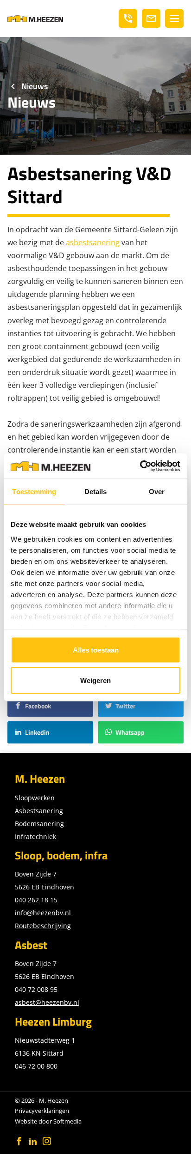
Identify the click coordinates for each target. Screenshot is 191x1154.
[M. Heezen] (35, 18)
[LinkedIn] (33, 1141)
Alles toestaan (96, 650)
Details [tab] (95, 491)
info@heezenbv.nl (43, 912)
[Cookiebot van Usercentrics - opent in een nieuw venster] (139, 466)
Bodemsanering (39, 823)
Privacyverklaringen (42, 1110)
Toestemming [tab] (34, 491)
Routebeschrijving (43, 925)
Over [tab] (157, 491)
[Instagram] (47, 1141)
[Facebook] (19, 1141)
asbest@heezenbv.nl (47, 1002)
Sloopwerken (35, 797)
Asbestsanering (39, 810)
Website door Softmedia (48, 1121)
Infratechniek (35, 836)
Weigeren (95, 680)
